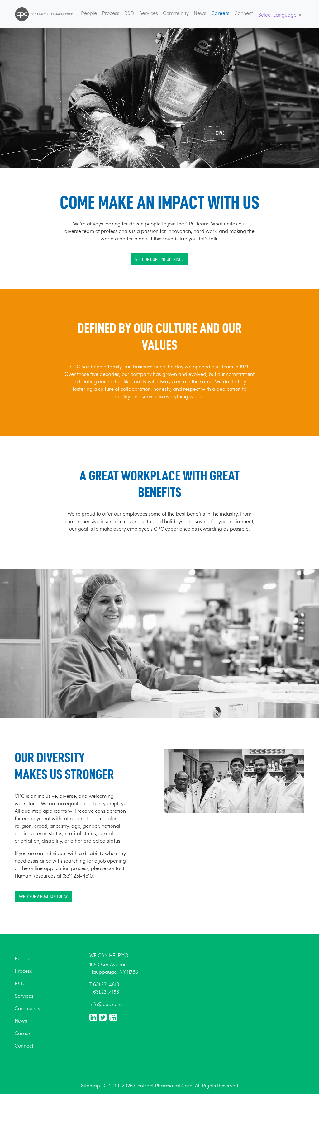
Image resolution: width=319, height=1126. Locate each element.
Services (148, 13)
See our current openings (159, 259)
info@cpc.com (105, 1004)
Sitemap (90, 1085)
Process (110, 13)
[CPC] (44, 13)
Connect (243, 13)
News (200, 13)
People (89, 13)
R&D (129, 13)
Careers (220, 13)
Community (176, 13)
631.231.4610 (106, 984)
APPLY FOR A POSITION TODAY (43, 896)
